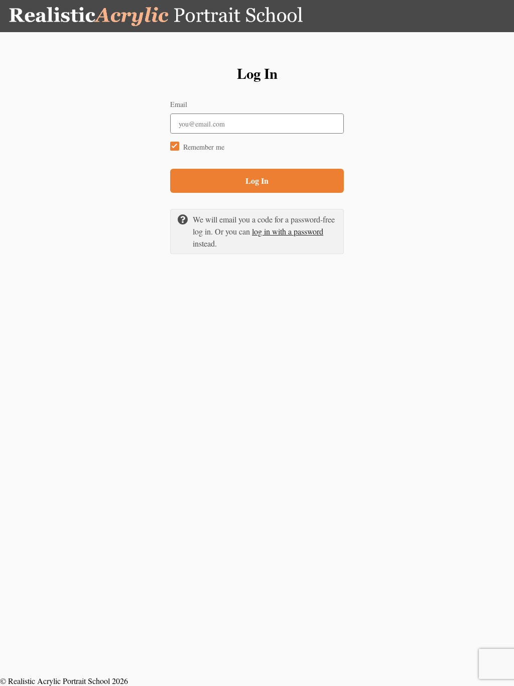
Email (178, 104)
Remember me (203, 147)
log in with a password (287, 231)
